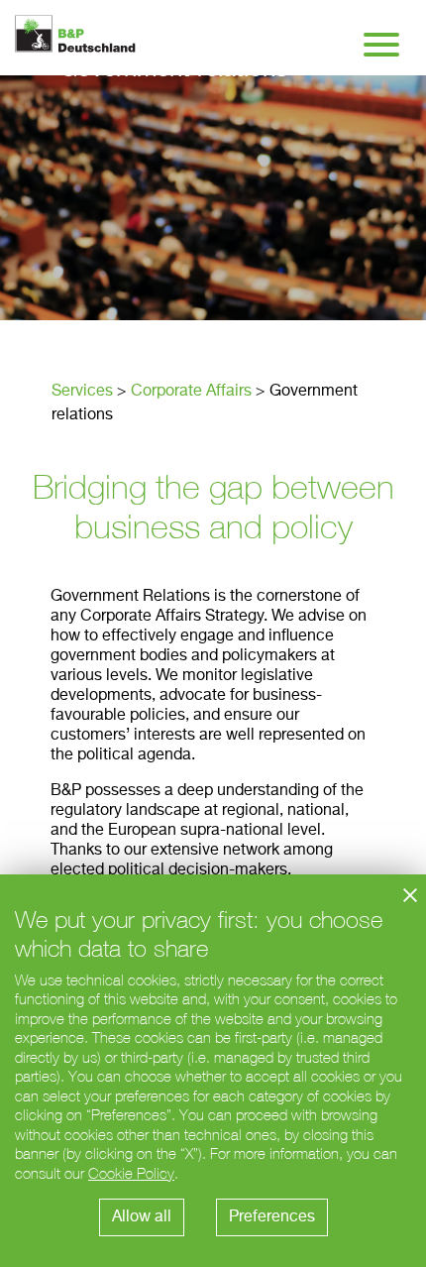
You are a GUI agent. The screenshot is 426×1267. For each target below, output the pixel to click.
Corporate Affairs (191, 392)
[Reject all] (410, 895)
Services (82, 392)
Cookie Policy (131, 1173)
